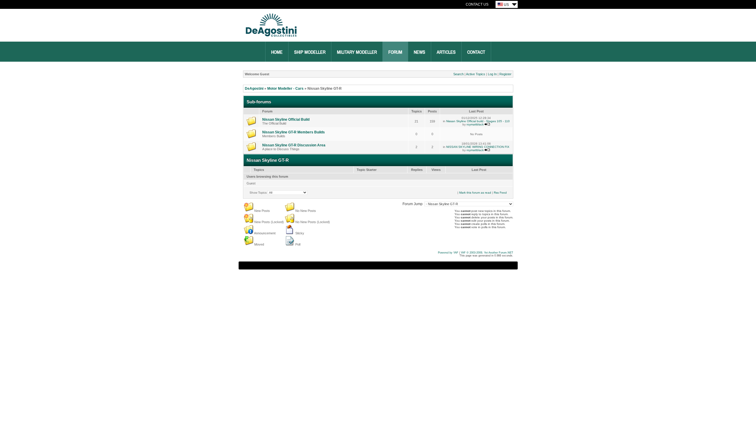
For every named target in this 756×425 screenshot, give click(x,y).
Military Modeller (357, 52)
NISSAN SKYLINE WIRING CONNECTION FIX (477, 146)
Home (277, 52)
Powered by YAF (448, 252)
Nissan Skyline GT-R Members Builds (293, 132)
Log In (492, 74)
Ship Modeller (309, 52)
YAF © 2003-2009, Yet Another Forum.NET (487, 252)
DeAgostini (254, 88)
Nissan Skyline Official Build (285, 119)
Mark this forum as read (475, 192)
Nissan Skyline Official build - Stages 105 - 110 (478, 121)
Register (505, 74)
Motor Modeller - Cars (285, 88)
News (419, 52)
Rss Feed (500, 192)
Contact (476, 52)
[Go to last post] (487, 124)
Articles (446, 52)
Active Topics (475, 74)
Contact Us (477, 4)
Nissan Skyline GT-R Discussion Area (293, 145)
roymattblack (475, 124)
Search (458, 74)
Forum (395, 52)
